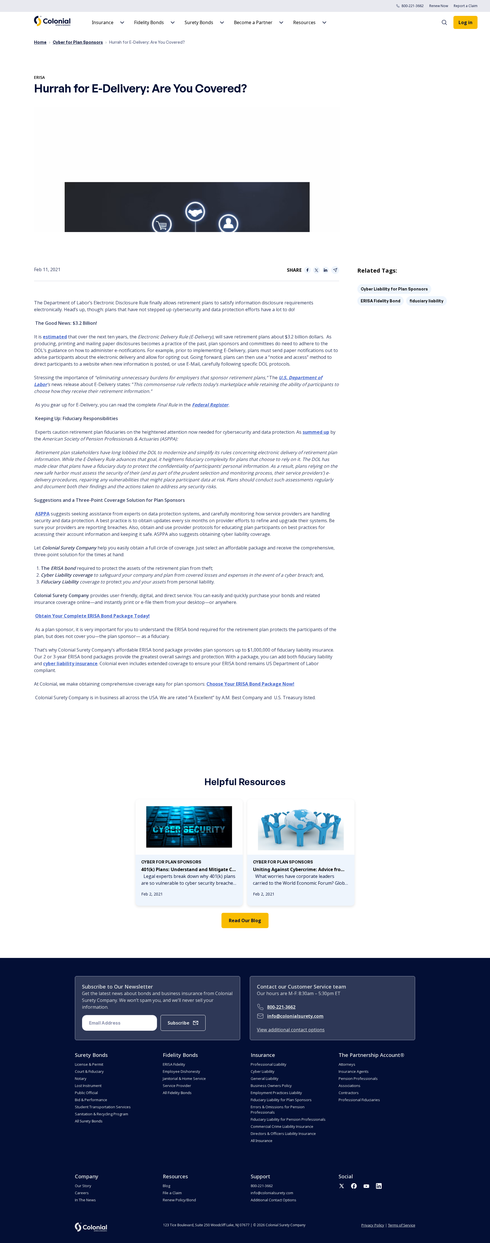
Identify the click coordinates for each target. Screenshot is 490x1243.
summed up (316, 432)
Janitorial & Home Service (184, 1078)
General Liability (264, 1078)
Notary (80, 1078)
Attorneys (347, 1064)
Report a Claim (466, 5)
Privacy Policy (372, 1225)
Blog (166, 1185)
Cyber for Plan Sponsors (78, 42)
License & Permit (89, 1064)
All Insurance (261, 1140)
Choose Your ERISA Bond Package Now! (250, 684)
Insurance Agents (354, 1071)
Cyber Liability (262, 1071)
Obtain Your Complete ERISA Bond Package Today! (92, 616)
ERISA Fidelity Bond (380, 300)
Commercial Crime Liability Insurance (282, 1126)
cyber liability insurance (70, 663)
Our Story (83, 1185)
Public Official (86, 1092)
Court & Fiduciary (89, 1071)
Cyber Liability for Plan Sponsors (394, 288)
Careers (82, 1192)
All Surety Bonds (88, 1121)
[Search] (447, 22)
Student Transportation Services (103, 1106)
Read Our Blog (245, 920)
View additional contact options (291, 1030)
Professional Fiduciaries (359, 1099)
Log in (465, 22)
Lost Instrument (88, 1085)
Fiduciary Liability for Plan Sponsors (281, 1099)
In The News (85, 1199)
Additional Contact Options (273, 1199)
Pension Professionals (358, 1078)
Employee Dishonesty (181, 1071)
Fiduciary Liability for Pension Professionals (288, 1119)
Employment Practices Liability (276, 1092)
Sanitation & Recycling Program (101, 1113)
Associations (349, 1085)
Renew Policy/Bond (179, 1199)
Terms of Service (401, 1225)
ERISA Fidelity (174, 1064)
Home (40, 42)
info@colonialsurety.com (295, 1016)
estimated (55, 337)
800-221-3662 (413, 5)
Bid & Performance (91, 1099)
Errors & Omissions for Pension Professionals (278, 1109)
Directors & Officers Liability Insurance (283, 1133)
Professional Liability (268, 1064)
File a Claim (172, 1192)
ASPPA (42, 514)
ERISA (39, 77)
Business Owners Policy (271, 1085)
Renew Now (438, 5)
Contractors (349, 1092)
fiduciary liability (426, 300)
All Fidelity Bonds (177, 1092)
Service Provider (177, 1085)
